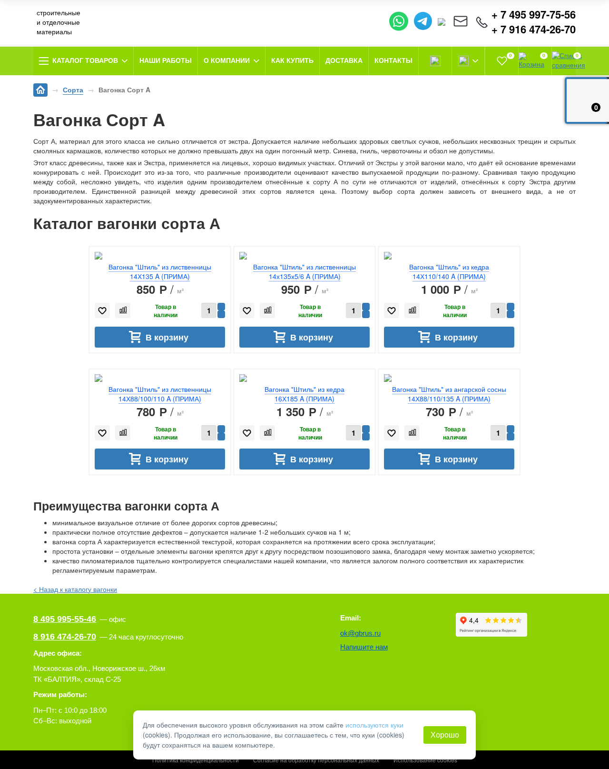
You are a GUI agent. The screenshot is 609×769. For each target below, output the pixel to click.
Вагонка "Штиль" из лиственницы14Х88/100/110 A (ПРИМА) (159, 393)
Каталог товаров (85, 60)
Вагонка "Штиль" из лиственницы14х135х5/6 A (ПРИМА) (304, 271)
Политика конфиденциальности (195, 760)
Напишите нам (364, 647)
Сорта (73, 89)
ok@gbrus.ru (360, 633)
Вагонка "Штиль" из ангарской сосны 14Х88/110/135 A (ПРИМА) (449, 393)
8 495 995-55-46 (64, 619)
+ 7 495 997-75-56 (533, 14)
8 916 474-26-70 (64, 636)
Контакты (393, 60)
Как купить (292, 60)
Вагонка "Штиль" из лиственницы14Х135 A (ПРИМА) (159, 271)
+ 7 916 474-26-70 (533, 29)
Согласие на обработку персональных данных (316, 760)
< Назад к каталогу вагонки (75, 589)
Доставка (344, 60)
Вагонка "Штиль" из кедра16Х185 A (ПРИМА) (304, 393)
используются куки (374, 724)
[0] (502, 61)
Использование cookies (425, 760)
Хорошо (445, 734)
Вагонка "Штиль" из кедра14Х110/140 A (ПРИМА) (449, 271)
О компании (227, 60)
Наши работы (165, 60)
